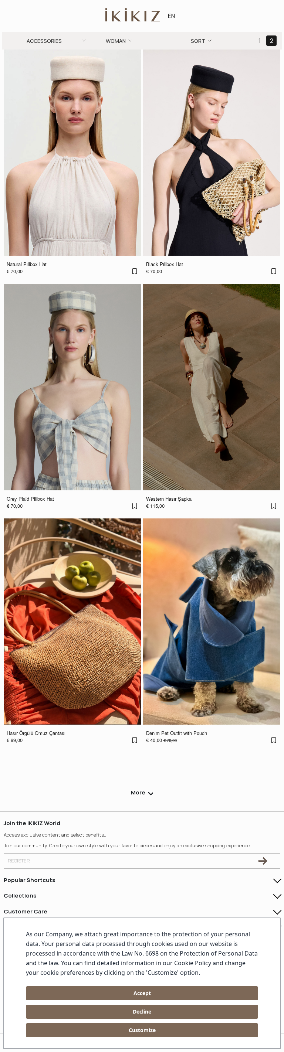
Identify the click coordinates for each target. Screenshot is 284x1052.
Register (19, 860)
